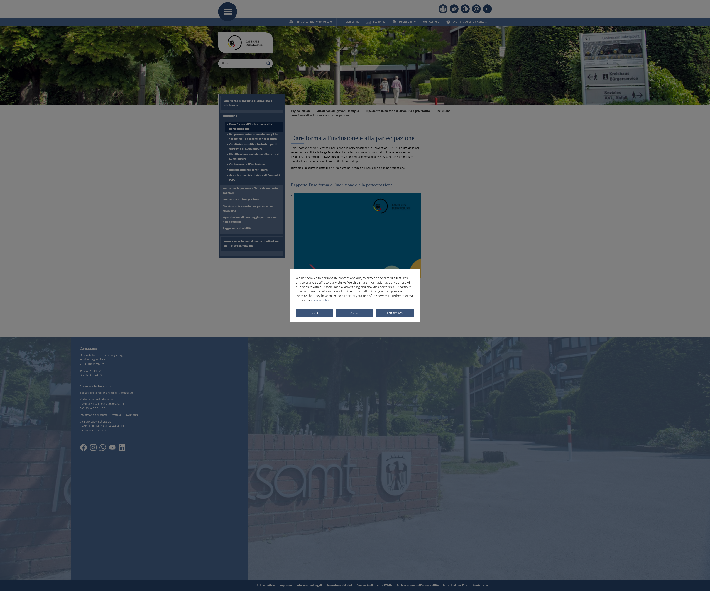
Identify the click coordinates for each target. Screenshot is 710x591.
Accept (354, 313)
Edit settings (395, 313)
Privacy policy (320, 300)
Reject (314, 313)
